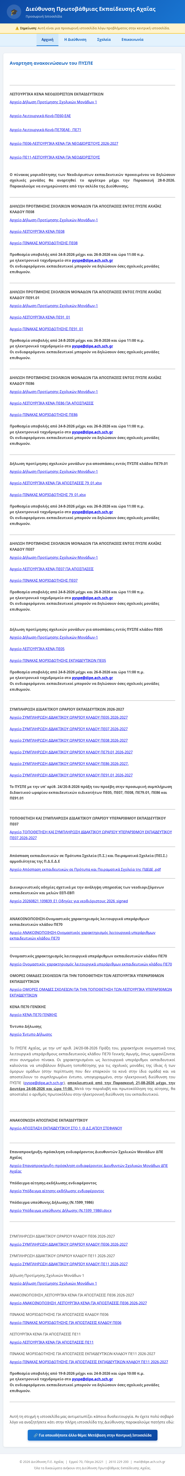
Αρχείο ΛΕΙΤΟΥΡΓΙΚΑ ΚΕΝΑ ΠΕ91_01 (40, 317)
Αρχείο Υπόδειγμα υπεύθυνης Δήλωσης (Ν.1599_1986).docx (60, 1210)
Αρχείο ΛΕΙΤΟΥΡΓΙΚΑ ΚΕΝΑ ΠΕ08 (37, 231)
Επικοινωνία (132, 39)
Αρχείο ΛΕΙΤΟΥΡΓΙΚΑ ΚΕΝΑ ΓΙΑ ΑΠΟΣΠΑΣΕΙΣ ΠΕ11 (52, 1342)
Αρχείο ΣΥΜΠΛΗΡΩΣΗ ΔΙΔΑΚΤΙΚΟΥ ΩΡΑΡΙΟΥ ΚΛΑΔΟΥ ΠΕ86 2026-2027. (69, 763)
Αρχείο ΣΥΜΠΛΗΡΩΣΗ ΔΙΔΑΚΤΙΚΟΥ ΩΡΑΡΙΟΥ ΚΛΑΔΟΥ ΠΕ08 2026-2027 (69, 740)
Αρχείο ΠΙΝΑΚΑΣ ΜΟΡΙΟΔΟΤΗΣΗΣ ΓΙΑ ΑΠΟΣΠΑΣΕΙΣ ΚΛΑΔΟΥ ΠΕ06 (65, 1322)
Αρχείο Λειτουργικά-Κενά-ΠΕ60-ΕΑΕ (40, 115)
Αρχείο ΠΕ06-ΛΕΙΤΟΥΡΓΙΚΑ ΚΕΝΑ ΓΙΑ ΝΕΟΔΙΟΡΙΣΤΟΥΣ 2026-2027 (64, 143)
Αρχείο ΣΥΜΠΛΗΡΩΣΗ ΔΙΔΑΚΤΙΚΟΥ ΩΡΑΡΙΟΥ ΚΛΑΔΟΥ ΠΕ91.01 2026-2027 (71, 775)
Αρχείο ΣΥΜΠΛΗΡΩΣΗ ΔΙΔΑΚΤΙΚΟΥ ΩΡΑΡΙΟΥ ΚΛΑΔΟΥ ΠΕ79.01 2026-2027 (71, 752)
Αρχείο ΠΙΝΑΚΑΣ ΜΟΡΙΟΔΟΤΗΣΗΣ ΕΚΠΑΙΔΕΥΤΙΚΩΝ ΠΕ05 (58, 660)
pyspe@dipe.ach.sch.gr (92, 260)
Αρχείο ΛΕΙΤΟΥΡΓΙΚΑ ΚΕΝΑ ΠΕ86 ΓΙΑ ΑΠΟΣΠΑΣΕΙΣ (52, 403)
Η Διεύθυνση (75, 39)
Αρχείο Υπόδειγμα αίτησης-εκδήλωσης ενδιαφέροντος (57, 1190)
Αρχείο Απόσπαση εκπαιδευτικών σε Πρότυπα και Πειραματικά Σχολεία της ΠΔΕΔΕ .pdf (85, 869)
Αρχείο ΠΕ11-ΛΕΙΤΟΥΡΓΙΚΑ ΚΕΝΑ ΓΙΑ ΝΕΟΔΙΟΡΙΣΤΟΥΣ (55, 157)
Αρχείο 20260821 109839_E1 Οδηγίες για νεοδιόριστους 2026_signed (69, 901)
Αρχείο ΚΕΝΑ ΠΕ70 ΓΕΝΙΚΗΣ (33, 1014)
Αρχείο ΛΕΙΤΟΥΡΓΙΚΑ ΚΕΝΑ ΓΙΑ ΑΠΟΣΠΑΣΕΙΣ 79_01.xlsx (56, 482)
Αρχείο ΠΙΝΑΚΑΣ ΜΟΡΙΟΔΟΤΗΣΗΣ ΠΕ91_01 (46, 328)
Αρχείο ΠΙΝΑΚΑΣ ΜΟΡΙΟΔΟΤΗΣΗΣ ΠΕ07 (44, 580)
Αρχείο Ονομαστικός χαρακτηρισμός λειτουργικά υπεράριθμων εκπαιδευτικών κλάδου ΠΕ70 (91, 964)
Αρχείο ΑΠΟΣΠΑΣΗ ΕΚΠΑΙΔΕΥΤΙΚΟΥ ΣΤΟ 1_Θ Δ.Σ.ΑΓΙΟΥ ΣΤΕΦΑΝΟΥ (66, 1128)
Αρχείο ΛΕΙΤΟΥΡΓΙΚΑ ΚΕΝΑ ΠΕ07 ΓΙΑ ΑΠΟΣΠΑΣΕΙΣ (52, 568)
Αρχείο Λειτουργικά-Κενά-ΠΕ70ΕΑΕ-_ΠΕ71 (45, 129)
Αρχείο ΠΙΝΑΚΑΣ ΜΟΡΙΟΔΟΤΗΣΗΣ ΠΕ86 (44, 414)
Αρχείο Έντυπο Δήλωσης (31, 1034)
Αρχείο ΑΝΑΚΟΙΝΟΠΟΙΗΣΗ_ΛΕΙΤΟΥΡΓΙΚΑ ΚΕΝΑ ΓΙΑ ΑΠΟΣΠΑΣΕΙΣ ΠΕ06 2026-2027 (78, 1302)
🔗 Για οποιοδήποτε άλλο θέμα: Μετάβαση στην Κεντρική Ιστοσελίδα (93, 1435)
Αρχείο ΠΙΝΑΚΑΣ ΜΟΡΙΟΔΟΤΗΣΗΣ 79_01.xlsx (48, 494)
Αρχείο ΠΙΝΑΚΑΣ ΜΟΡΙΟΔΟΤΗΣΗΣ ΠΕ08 (44, 242)
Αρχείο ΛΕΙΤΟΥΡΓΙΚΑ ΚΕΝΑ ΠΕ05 (37, 648)
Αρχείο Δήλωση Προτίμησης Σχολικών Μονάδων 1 (53, 101)
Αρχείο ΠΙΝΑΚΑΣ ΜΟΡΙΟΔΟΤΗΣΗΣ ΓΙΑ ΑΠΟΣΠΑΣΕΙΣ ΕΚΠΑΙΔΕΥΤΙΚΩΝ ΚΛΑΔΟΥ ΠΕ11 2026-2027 (89, 1361)
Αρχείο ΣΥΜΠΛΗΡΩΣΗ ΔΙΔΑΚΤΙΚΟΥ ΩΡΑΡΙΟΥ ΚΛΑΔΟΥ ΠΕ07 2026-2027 (69, 728)
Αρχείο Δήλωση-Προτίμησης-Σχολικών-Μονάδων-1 (54, 219)
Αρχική (47, 39)
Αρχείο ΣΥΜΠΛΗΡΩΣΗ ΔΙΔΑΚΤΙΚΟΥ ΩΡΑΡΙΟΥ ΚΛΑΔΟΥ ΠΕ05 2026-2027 (69, 717)
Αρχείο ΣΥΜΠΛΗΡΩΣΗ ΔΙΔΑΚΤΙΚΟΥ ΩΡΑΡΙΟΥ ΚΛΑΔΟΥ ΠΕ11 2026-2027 (69, 1263)
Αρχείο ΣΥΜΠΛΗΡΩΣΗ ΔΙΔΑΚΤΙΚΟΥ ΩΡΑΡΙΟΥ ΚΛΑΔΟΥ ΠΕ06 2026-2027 (69, 1244)
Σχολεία (104, 39)
